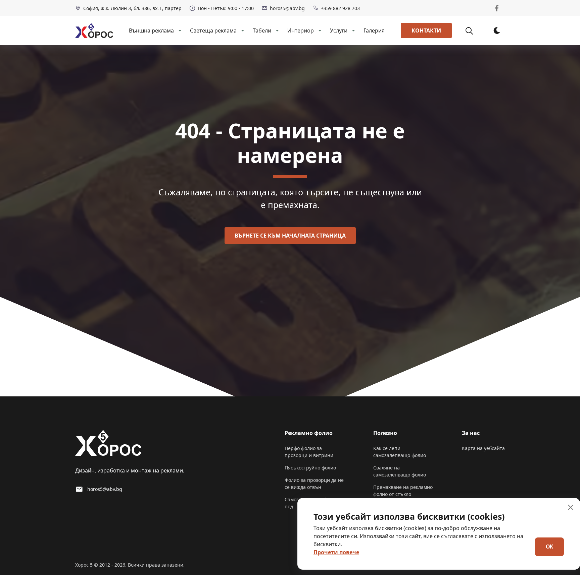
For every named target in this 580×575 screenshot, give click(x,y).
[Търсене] (473, 30)
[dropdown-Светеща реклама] (242, 30)
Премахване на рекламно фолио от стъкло (403, 490)
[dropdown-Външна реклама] (179, 30)
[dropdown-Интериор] (319, 30)
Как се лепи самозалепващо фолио (399, 451)
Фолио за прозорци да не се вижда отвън (314, 483)
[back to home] (94, 30)
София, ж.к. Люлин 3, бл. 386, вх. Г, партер (132, 8)
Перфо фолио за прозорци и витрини (309, 451)
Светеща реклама (213, 30)
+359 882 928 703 (340, 8)
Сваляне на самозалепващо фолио (399, 471)
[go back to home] (108, 444)
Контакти (426, 30)
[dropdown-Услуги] (352, 30)
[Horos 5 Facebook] (497, 8)
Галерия (374, 30)
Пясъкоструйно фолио (310, 467)
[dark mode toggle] (497, 30)
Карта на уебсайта (483, 448)
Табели (262, 30)
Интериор (300, 30)
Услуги (338, 30)
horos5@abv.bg (287, 8)
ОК (549, 547)
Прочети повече (336, 552)
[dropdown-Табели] (276, 30)
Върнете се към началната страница (290, 235)
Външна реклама (151, 30)
